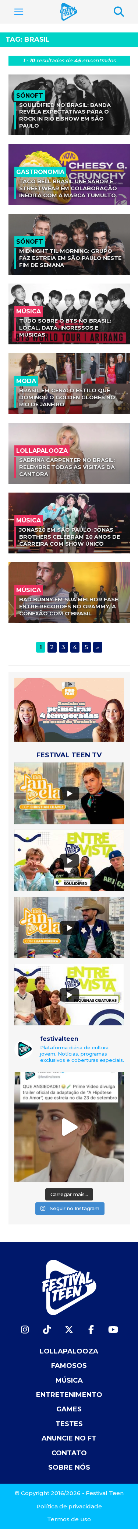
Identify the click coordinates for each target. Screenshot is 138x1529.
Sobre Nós (69, 1467)
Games (69, 1409)
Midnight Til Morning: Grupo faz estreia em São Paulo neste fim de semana (70, 258)
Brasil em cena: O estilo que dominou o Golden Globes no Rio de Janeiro (67, 397)
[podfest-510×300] (69, 709)
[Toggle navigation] (18, 11)
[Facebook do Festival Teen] (91, 1329)
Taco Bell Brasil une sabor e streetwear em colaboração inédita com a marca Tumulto (68, 188)
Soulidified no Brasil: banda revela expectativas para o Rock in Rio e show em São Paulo (65, 115)
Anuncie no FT (69, 1438)
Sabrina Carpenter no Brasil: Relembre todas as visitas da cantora (67, 467)
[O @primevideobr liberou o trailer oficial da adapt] (69, 1127)
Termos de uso (69, 1519)
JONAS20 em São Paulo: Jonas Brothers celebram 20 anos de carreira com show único (69, 537)
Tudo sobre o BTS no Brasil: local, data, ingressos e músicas (65, 327)
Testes (69, 1424)
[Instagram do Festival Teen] (25, 1329)
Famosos (69, 1366)
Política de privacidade (69, 1506)
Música (69, 1380)
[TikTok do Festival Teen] (47, 1329)
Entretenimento (69, 1395)
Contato (69, 1453)
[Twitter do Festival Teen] (69, 1329)
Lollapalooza (69, 1351)
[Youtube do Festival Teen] (113, 1329)
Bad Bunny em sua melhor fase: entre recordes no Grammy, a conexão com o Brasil (69, 606)
